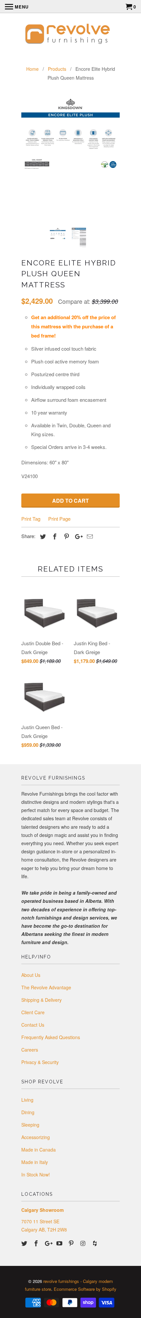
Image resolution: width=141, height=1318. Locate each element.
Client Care (33, 1012)
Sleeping (30, 1124)
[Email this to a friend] (89, 536)
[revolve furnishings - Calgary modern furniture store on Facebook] (36, 1243)
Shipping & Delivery (41, 1000)
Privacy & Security (40, 1062)
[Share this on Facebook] (54, 536)
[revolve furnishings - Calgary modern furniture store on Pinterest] (71, 1243)
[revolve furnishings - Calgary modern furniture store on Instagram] (83, 1243)
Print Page (59, 518)
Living (27, 1099)
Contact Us (32, 1024)
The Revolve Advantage (46, 987)
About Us (30, 975)
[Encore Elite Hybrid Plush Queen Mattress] (70, 133)
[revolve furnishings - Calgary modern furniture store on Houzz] (95, 1243)
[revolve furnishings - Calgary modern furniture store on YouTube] (60, 1243)
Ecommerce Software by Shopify (85, 1289)
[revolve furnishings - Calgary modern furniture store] (70, 35)
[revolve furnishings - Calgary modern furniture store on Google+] (48, 1243)
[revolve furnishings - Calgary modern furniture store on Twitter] (25, 1243)
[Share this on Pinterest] (65, 536)
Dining (27, 1112)
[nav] (17, 6)
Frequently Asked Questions (50, 1037)
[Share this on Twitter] (42, 536)
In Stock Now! (35, 1174)
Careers (29, 1049)
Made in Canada (38, 1149)
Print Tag (30, 518)
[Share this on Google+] (77, 536)
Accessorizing (35, 1137)
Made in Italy (34, 1162)
